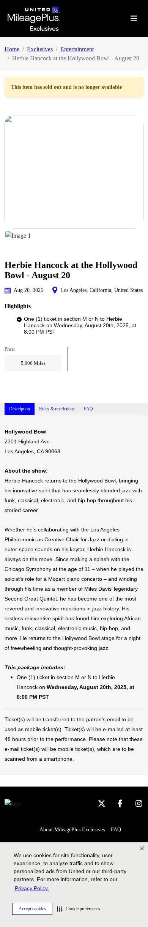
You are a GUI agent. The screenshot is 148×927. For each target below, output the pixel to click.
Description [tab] (19, 408)
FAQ (116, 829)
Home (12, 49)
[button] (78, 909)
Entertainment (77, 49)
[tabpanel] (74, 595)
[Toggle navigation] (133, 18)
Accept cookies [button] (32, 908)
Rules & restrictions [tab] (57, 408)
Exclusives (40, 49)
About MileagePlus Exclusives (72, 829)
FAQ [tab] (88, 408)
